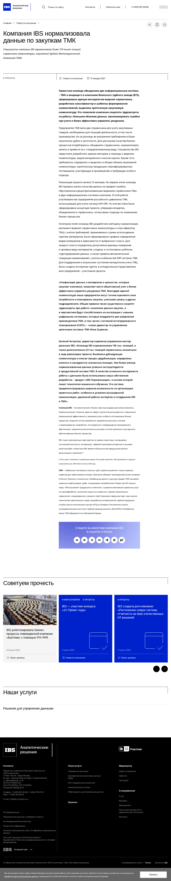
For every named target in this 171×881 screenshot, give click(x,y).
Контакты (90, 6)
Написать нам (113, 6)
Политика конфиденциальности (30, 840)
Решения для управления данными (28, 708)
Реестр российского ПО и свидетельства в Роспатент (131, 811)
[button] (156, 669)
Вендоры (123, 801)
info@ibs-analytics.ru (19, 799)
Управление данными (78, 771)
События (123, 776)
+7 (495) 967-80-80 (140, 6)
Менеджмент (125, 805)
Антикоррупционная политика (17, 821)
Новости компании (26, 23)
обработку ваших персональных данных (21, 876)
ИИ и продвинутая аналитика (81, 783)
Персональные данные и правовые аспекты (23, 816)
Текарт (148, 862)
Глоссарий (123, 780)
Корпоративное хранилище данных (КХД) (84, 777)
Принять (153, 874)
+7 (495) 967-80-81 (16, 794)
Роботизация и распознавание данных (85, 792)
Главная (7, 23)
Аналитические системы (79, 787)
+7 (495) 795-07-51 (36, 792)
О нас (121, 796)
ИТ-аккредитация (11, 812)
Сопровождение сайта (132, 862)
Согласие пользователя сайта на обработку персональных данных (29, 831)
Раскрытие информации (14, 826)
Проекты (72, 802)
